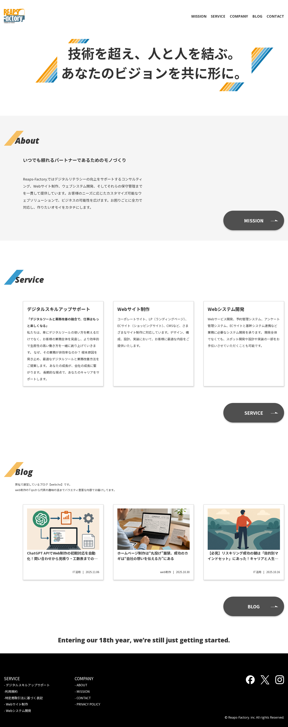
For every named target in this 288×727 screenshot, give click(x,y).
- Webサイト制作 (16, 704)
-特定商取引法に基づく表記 (23, 697)
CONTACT (275, 16)
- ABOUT (81, 685)
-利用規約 (11, 691)
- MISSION (82, 691)
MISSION (198, 16)
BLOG (257, 16)
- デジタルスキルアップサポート (27, 685)
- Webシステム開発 (17, 710)
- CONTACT (83, 697)
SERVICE (218, 16)
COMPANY (239, 16)
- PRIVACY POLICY (87, 704)
